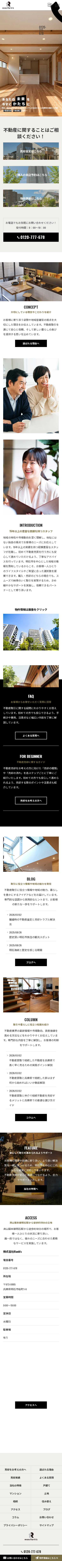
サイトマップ (46, 1525)
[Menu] (57, 5)
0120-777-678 (33, 237)
